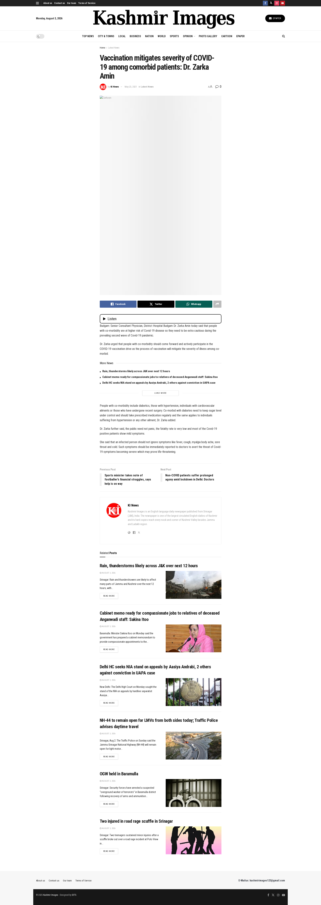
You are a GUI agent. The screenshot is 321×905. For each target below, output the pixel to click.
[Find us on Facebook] (265, 3)
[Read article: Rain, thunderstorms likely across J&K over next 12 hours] (193, 585)
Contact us (59, 3)
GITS (74, 895)
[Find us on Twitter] (271, 3)
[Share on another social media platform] (217, 304)
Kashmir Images (50, 895)
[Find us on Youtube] (282, 3)
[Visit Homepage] (163, 18)
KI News (115, 86)
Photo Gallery (208, 36)
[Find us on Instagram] (276, 3)
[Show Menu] (37, 3)
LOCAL (122, 36)
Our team (71, 3)
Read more (110, 596)
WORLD (162, 36)
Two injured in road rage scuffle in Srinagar (136, 821)
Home (102, 47)
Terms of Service (86, 3)
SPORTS (174, 36)
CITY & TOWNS (106, 36)
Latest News (113, 47)
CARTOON (226, 36)
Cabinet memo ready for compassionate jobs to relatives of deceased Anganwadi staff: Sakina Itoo (160, 377)
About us (47, 3)
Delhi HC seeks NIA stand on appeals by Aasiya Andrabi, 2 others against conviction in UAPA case (158, 382)
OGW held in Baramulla (119, 773)
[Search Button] (283, 36)
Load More (160, 393)
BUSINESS (135, 36)
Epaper (276, 18)
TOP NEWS (88, 36)
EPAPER (240, 36)
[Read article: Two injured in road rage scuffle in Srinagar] (193, 840)
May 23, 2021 (131, 86)
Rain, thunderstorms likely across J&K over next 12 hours (136, 371)
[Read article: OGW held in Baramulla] (193, 793)
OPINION (188, 36)
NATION (149, 36)
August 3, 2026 (108, 573)
